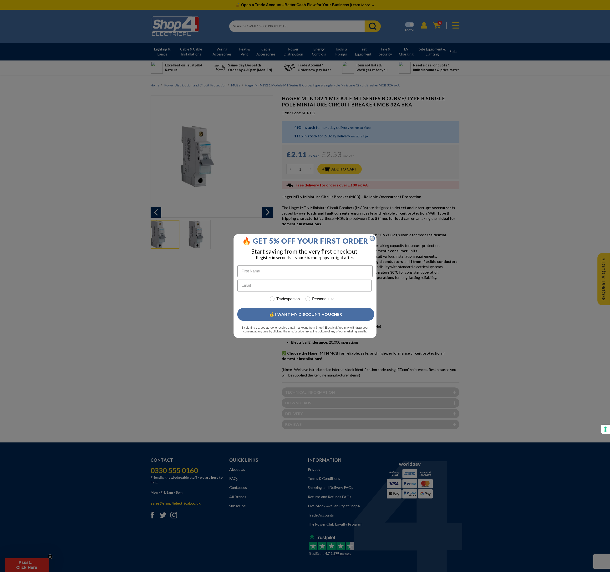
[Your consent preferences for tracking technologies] (605, 429)
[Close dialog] (372, 238)
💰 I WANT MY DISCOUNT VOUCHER (305, 314)
